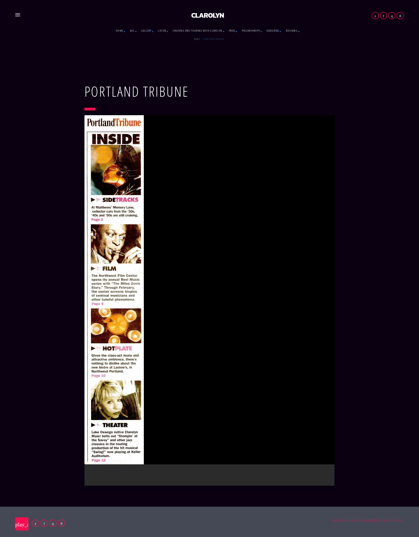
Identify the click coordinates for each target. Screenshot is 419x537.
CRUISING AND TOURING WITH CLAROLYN (197, 31)
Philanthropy (251, 31)
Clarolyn (207, 15)
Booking (292, 31)
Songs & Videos (394, 520)
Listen (162, 31)
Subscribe (273, 31)
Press (232, 31)
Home (119, 31)
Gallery (146, 31)
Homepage (338, 520)
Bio (132, 31)
